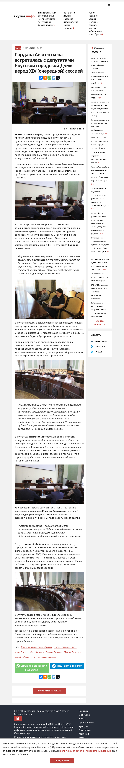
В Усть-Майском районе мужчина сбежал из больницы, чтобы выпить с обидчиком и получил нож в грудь (100, 174)
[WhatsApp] (49, 78)
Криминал (84, 734)
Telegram (99, 346)
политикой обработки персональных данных (85, 750)
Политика (83, 711)
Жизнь (82, 718)
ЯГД (33, 657)
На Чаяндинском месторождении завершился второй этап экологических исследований (98, 310)
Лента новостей (100, 322)
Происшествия (86, 722)
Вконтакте (101, 341)
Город (18, 48)
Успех (81, 737)
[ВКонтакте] (41, 78)
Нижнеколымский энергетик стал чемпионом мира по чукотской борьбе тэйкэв (47, 18)
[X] (58, 78)
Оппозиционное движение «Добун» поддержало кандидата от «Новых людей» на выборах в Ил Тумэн (100, 245)
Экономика (84, 714)
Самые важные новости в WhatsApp (33, 667)
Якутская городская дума (65, 647)
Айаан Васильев (37, 652)
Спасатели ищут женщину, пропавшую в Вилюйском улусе (99, 277)
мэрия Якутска (21, 652)
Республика (85, 730)
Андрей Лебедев (22, 657)
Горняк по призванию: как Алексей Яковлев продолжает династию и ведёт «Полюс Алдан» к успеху (100, 109)
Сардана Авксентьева (46, 657)
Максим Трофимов (72, 652)
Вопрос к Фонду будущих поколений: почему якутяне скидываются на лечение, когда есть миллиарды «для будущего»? (98, 223)
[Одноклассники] (45, 78)
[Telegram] (53, 78)
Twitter (98, 351)
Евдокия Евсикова (54, 652)
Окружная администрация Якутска (36, 647)
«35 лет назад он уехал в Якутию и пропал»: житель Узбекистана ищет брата (95, 23)
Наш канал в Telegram (69, 665)
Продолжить (62, 761)
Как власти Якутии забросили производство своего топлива (71, 20)
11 (101, 163)
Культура (83, 726)
